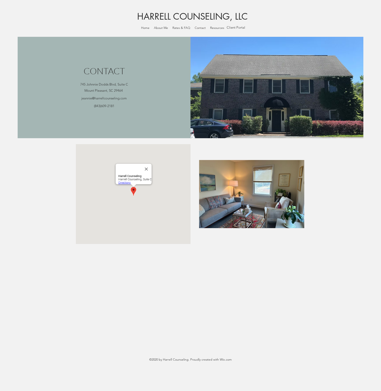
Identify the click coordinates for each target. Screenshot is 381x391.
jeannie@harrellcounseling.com (104, 98)
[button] (251, 194)
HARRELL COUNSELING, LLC (192, 16)
